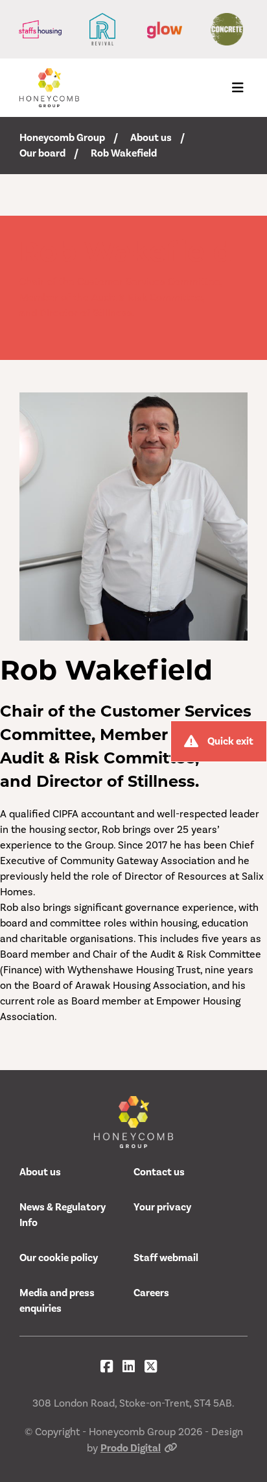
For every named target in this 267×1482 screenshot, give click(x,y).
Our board (42, 153)
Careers (151, 1292)
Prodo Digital (130, 1448)
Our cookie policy (58, 1257)
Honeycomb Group (62, 137)
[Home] (49, 87)
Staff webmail (166, 1257)
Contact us (159, 1172)
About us (151, 137)
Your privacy (162, 1207)
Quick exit (230, 741)
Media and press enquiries (57, 1300)
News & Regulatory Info (62, 1215)
